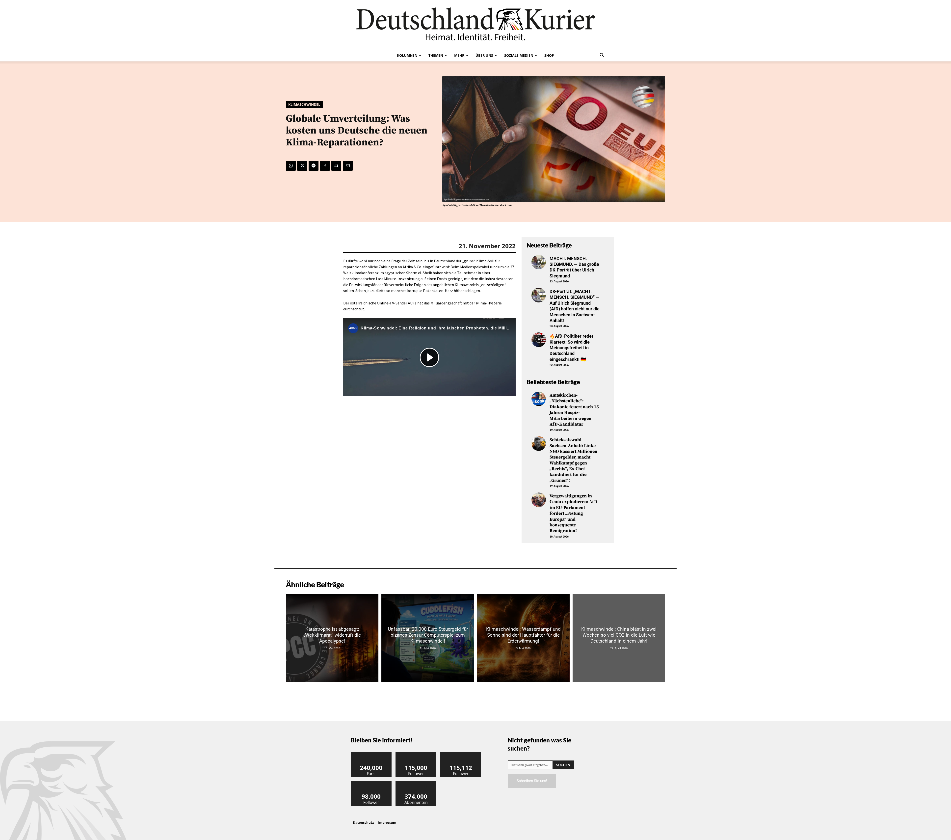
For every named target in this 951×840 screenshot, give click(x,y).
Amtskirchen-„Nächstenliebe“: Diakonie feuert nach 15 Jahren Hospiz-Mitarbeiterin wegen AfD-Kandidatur (574, 409)
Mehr (459, 55)
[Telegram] (313, 166)
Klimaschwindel (304, 104)
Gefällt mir (371, 754)
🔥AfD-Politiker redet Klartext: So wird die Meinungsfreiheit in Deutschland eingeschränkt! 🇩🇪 (571, 347)
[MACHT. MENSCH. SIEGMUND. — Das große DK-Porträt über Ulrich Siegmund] (538, 262)
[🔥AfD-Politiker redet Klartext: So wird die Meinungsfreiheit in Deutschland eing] (538, 339)
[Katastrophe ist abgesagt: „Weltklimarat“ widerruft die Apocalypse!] (332, 638)
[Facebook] (325, 166)
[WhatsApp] (291, 166)
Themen (435, 55)
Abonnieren (416, 783)
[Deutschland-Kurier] (475, 25)
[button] (602, 55)
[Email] (348, 166)
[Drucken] (336, 166)
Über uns (484, 55)
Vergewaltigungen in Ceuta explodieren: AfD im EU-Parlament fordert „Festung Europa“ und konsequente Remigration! (573, 513)
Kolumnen (407, 55)
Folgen (416, 754)
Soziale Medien (518, 55)
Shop (549, 55)
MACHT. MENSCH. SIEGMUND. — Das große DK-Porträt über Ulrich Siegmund (574, 267)
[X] (302, 166)
